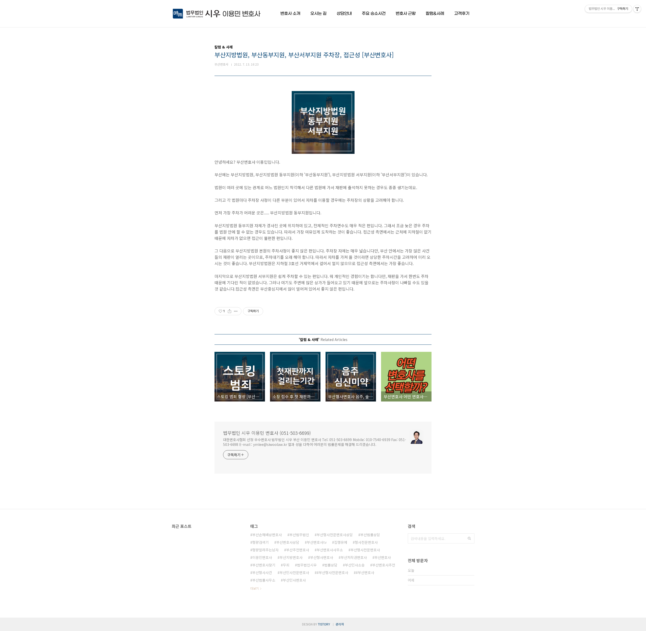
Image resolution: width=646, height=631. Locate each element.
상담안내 (344, 13)
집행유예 (340, 542)
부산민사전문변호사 (294, 572)
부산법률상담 (370, 534)
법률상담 (330, 564)
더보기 (254, 588)
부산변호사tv (317, 542)
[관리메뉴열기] (637, 9)
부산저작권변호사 (354, 557)
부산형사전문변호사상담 (335, 534)
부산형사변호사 (321, 557)
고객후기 (461, 13)
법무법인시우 (307, 564)
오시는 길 (318, 13)
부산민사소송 (355, 564)
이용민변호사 (262, 557)
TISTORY (324, 624)
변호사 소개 (290, 13)
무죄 (286, 564)
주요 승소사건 (374, 13)
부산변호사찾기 (263, 564)
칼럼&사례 (435, 13)
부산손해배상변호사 (267, 534)
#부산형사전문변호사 (332, 572)
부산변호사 (382, 557)
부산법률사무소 (263, 580)
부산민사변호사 (294, 580)
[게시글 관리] (236, 311)
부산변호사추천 (383, 564)
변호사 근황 (406, 13)
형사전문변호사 (366, 542)
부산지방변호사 (291, 557)
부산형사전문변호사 (365, 549)
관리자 (340, 624)
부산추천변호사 (297, 549)
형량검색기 (260, 542)
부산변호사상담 (287, 542)
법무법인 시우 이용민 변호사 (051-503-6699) (267, 433)
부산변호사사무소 (330, 549)
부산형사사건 (262, 572)
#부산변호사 (365, 572)
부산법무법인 (299, 534)
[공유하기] (229, 311)
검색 (469, 538)
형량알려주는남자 (265, 549)
